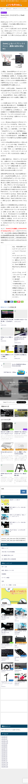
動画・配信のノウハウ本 (8, 570)
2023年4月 (4, 755)
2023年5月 (4, 753)
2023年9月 (4, 745)
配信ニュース (5, 548)
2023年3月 (4, 757)
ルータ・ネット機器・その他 (9, 584)
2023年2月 (4, 759)
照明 (3, 581)
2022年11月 (4, 765)
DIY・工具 (4, 566)
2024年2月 (4, 739)
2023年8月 (4, 747)
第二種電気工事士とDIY (7, 555)
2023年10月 (4, 743)
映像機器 (4, 574)
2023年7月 (4, 749)
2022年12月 (4, 763)
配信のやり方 (3, 12)
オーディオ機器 (5, 577)
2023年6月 (4, 751)
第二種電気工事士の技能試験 (9, 559)
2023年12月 (4, 741)
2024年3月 (4, 737)
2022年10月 (4, 766)
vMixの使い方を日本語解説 (8, 551)
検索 (2, 488)
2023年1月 (4, 761)
